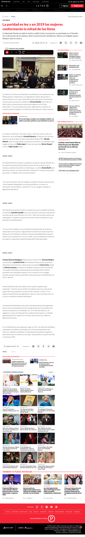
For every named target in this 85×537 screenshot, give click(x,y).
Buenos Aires (24, 511)
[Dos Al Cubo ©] (8, 528)
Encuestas (59, 10)
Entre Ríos (43, 511)
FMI (29, 1)
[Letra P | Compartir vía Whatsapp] (60, 42)
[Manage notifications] (81, 527)
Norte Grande (59, 511)
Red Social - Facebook (41, 507)
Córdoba (51, 511)
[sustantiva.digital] (28, 528)
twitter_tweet (7, 156)
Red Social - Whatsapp (56, 507)
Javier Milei (16, 1)
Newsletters (77, 10)
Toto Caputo (36, 1)
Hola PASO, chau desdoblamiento (69, 170)
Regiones (6, 10)
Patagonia (68, 511)
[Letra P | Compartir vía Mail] (81, 42)
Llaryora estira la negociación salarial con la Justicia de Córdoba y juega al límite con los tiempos (70, 165)
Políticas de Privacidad (75, 532)
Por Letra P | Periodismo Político (11, 42)
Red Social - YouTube (51, 507)
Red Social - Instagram (46, 507)
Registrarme (78, 6)
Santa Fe (36, 511)
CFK (23, 1)
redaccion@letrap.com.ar (74, 530)
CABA (30, 511)
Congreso (76, 511)
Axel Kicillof (45, 1)
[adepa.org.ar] (21, 528)
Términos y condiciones (62, 532)
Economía (15, 511)
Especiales (21, 10)
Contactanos (30, 507)
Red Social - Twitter (37, 507)
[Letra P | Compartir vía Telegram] (76, 42)
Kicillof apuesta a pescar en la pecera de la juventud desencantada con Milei (70, 159)
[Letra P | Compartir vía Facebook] (70, 42)
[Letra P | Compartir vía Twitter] (65, 42)
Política (13, 16)
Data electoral (38, 10)
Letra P (6, 16)
